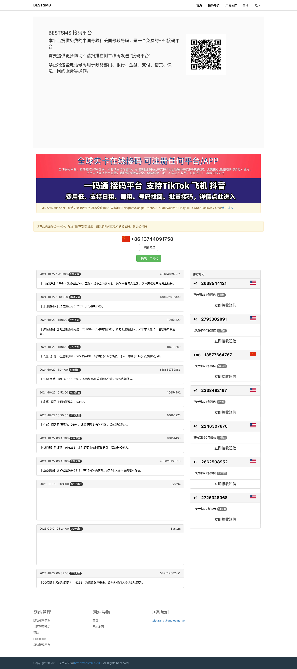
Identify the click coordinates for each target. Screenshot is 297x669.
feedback (39, 638)
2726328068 (214, 497)
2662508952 (214, 462)
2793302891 (214, 319)
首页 (199, 5)
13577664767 (218, 354)
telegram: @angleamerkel (168, 620)
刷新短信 (149, 247)
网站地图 (98, 626)
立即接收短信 (225, 305)
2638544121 (214, 283)
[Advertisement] (148, 108)
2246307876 (214, 426)
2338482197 (214, 390)
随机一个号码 (149, 258)
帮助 (246, 5)
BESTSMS (42, 5)
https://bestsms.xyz (87, 663)
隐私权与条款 (41, 620)
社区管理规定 (41, 626)
